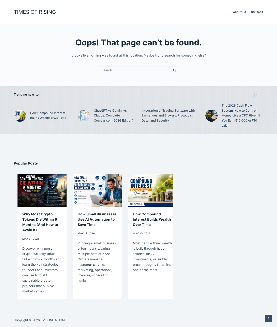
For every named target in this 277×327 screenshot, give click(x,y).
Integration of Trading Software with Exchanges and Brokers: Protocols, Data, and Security (168, 116)
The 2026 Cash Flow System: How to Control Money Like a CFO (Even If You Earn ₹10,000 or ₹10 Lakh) (241, 115)
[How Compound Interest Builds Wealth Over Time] (20, 116)
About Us (239, 12)
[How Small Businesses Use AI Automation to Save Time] (93, 190)
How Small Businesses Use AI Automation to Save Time (93, 219)
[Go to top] (268, 318)
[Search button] (175, 70)
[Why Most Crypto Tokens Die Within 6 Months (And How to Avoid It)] (38, 190)
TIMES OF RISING (35, 12)
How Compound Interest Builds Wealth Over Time (48, 115)
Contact (257, 12)
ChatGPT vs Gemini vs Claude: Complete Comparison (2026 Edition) (113, 116)
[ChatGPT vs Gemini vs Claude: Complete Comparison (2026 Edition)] (84, 116)
